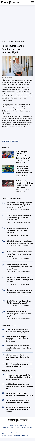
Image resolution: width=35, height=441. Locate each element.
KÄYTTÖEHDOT (24, 435)
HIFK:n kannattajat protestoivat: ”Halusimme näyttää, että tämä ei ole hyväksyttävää (24, 184)
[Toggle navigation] (32, 2)
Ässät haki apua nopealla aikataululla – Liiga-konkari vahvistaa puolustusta (19, 291)
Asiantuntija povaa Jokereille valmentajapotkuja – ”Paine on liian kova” (23, 155)
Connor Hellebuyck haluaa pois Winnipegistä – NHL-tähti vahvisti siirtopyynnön (17, 339)
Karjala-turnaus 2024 (7, 427)
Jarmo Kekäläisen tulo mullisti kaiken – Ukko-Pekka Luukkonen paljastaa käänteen (19, 254)
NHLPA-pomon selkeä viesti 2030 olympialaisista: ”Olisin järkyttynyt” (17, 331)
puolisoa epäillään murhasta (16, 82)
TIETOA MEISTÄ (5, 435)
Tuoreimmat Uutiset (9, 326)
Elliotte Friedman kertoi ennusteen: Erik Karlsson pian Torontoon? (19, 302)
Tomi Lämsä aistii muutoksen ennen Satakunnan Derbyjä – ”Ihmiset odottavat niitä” (24, 169)
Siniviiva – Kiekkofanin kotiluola (17, 425)
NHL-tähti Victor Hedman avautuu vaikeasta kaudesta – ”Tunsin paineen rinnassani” (20, 279)
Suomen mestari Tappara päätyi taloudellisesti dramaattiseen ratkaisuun (17, 230)
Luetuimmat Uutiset (9, 371)
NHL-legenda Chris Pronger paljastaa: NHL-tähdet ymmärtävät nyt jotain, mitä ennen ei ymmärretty (19, 205)
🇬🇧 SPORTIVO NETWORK (15, 435)
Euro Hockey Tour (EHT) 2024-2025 (23, 427)
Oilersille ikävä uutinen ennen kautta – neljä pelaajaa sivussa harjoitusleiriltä (20, 242)
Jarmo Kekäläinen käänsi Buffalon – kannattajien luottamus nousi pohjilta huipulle (18, 348)
